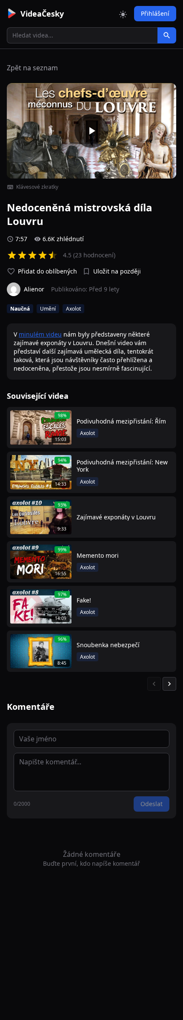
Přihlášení (155, 13)
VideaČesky (42, 14)
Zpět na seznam (32, 67)
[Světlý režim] (123, 13)
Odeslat (151, 804)
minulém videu (40, 334)
